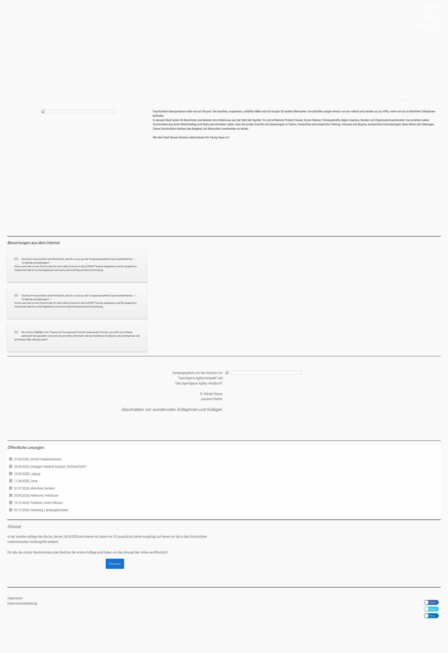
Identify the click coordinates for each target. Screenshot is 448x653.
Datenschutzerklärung (22, 603)
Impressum (15, 598)
